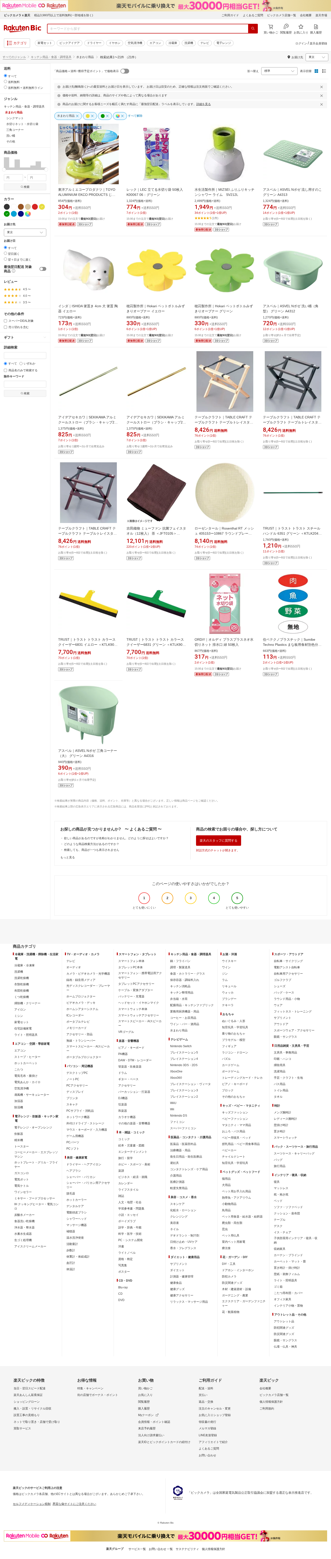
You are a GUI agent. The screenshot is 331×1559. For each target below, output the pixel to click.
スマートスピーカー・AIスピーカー (88, 1049)
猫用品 (226, 1178)
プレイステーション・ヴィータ (190, 1084)
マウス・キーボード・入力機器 (86, 1129)
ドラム (122, 1073)
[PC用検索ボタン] (253, 28)
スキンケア (177, 1204)
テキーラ (228, 1005)
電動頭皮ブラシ (76, 1212)
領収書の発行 (207, 1422)
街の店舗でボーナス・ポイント (97, 1395)
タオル (278, 1096)
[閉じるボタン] (322, 87)
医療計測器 (177, 1182)
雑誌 (121, 1196)
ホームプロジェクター (80, 996)
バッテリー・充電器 (131, 996)
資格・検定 (125, 1259)
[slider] (4, 169)
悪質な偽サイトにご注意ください (74, 1504)
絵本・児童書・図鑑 (131, 1145)
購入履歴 (144, 1408)
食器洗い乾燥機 (24, 1221)
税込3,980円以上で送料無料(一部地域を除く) (63, 15)
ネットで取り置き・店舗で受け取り (37, 1422)
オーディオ (73, 967)
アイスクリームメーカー (30, 1246)
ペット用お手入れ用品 (236, 1191)
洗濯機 (188, 43)
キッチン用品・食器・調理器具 (51, 57)
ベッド (278, 1200)
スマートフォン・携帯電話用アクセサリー (140, 975)
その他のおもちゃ (233, 1096)
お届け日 (10, 240)
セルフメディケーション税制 (32, 1504)
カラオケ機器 (127, 1117)
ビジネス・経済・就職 (132, 1177)
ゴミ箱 (278, 1286)
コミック (124, 1139)
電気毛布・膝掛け (26, 1076)
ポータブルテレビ (78, 1021)
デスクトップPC (77, 1073)
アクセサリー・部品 (79, 1034)
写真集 (122, 1265)
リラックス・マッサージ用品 (189, 1301)
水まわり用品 (179, 1030)
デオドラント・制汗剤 (184, 1235)
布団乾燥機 (21, 990)
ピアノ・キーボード (131, 1047)
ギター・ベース (128, 1079)
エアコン (155, 43)
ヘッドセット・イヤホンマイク (138, 1002)
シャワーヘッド (76, 1218)
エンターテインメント (132, 1151)
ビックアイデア (69, 43)
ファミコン (177, 1122)
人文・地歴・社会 (130, 1202)
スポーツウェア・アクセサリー (294, 1030)
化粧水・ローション (183, 1210)
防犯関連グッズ (284, 1327)
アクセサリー (127, 1085)
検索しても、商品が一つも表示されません (91, 850)
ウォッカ (228, 992)
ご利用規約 (267, 1408)
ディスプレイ (75, 1092)
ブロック (228, 1090)
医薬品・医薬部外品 (183, 1144)
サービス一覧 (137, 1549)
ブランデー (229, 999)
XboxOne (176, 1071)
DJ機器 (123, 1098)
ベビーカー (229, 1150)
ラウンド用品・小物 (287, 999)
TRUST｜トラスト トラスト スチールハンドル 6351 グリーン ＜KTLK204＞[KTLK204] (292, 533)
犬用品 (226, 1185)
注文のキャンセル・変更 (215, 1408)
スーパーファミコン (183, 1128)
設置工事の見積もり (27, 1415)
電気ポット (21, 1179)
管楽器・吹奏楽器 (130, 1066)
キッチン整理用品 (181, 992)
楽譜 (121, 1170)
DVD (121, 1300)
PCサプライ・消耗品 (80, 1110)
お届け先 (10, 224)
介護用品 (176, 1175)
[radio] (5, 75)
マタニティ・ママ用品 (236, 1125)
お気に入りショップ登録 (215, 1415)
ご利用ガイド (230, 15)
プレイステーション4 (184, 1059)
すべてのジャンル (14, 57)
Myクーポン (146, 1415)
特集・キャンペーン (90, 1388)
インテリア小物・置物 (288, 1305)
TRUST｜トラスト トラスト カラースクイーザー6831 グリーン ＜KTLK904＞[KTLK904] (155, 645)
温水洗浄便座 (75, 1237)
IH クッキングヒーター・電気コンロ (36, 1206)
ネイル (174, 1229)
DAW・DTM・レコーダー (135, 1060)
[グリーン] (7, 214)
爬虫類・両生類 (232, 1223)
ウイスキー (229, 961)
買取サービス (22, 1428)
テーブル (279, 1219)
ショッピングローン (27, 1401)
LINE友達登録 (208, 1435)
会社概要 (306, 15)
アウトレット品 (284, 1321)
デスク (278, 1226)
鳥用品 (226, 1210)
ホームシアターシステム (82, 1009)
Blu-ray (123, 1287)
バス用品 (279, 1084)
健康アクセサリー (181, 1295)
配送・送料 (206, 1388)
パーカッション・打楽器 (134, 1092)
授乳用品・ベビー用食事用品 (241, 1144)
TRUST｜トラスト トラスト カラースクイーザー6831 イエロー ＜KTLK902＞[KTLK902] (87, 645)
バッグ (278, 1159)
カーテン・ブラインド (288, 1255)
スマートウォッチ (285, 1137)
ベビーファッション (235, 1118)
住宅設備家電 (23, 1028)
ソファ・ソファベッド (288, 1207)
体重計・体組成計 (78, 1256)
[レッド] (35, 207)
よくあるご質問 (253, 15)
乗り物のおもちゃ (233, 1033)
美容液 (174, 1223)
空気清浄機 (135, 43)
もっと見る (67, 857)
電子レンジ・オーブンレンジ (33, 1127)
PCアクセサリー (77, 1085)
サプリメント (179, 1264)
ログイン (301, 43)
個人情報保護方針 (271, 1401)
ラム (225, 980)
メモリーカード (76, 1028)
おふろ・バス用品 (233, 1131)
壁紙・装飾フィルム (287, 1274)
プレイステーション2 (184, 1096)
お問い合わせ (207, 1455)
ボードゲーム (230, 1071)
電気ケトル (21, 1185)
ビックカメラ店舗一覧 (281, 15)
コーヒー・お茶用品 (183, 1018)
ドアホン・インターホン (238, 1270)
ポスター (124, 1271)
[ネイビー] (21, 214)
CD (120, 1293)
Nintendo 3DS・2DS (183, 1065)
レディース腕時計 (285, 1118)
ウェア (278, 1005)
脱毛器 (70, 1193)
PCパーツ (72, 1142)
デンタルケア (75, 1206)
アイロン (20, 1009)
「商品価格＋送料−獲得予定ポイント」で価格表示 (86, 71)
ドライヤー (94, 43)
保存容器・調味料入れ (184, 980)
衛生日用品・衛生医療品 (186, 1156)
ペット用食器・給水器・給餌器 (242, 1216)
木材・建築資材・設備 (236, 1289)
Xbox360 (176, 1077)
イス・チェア (282, 1232)
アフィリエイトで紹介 (213, 1442)
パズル (226, 1059)
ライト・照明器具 (26, 1035)
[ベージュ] (28, 207)
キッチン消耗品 (180, 986)
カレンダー (125, 1183)
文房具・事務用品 (285, 1052)
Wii (172, 1109)
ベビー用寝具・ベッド (236, 1137)
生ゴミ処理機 (23, 1240)
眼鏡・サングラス (285, 1036)
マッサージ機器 (76, 1225)
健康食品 (176, 1283)
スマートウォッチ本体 (132, 1009)
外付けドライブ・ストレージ (85, 1123)
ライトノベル (127, 1252)
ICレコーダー (75, 1015)
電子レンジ (223, 43)
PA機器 (123, 1054)
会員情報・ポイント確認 (154, 1422)
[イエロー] (42, 207)
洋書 (121, 1246)
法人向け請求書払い (151, 1435)
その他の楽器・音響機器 (134, 1123)
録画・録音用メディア (80, 980)
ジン (225, 973)
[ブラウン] (21, 207)
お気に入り (145, 1395)
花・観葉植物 (230, 1312)
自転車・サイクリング (288, 961)
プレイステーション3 (184, 1090)
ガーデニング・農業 (235, 1295)
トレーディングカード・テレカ (242, 1077)
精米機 (18, 1140)
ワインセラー (23, 1192)
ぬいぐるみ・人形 (233, 1021)
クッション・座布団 (287, 1213)
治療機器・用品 (180, 1150)
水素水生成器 (23, 1234)
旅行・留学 (125, 1158)
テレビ (204, 43)
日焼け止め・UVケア (183, 1242)
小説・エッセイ (128, 1215)
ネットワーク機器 (78, 1117)
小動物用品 (229, 1204)
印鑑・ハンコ (282, 1059)
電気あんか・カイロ (27, 1082)
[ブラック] (7, 207)
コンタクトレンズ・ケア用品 (189, 1169)
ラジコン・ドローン (235, 1052)
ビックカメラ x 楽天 (17, 15)
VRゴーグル (126, 1032)
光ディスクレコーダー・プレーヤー (88, 988)
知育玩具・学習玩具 (235, 1027)
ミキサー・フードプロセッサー (34, 1198)
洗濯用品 (279, 1071)
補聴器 (70, 1231)
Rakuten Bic (22, 29)
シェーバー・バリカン (80, 1177)
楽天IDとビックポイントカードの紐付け (164, 1442)
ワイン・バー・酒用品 (184, 1024)
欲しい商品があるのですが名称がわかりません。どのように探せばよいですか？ (116, 838)
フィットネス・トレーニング (293, 1011)
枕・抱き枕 (281, 1194)
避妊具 (174, 1163)
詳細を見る (203, 104)
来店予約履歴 (147, 1428)
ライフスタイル (128, 1189)
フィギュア (229, 1046)
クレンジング (179, 1216)
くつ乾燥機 (21, 997)
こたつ (18, 1069)
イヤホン (114, 43)
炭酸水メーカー (24, 1215)
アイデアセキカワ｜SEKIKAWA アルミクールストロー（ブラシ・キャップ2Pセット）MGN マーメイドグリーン (87, 422)
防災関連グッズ (232, 1283)
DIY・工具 (229, 1264)
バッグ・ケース (284, 992)
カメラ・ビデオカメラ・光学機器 (88, 973)
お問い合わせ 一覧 (161, 1549)
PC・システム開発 (130, 1240)
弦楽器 (122, 1104)
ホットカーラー (76, 1200)
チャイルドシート (233, 1156)
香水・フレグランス (183, 1248)
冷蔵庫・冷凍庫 (24, 965)
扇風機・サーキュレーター (31, 1094)
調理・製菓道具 (180, 967)
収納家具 (279, 1249)
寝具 (277, 1182)
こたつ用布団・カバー (288, 1293)
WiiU (173, 1103)
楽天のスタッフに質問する (218, 840)
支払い (203, 1395)
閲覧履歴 (144, 1401)
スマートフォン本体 (131, 961)
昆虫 (225, 1229)
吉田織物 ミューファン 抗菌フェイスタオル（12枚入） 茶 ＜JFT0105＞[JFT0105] (156, 533)
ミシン (18, 1016)
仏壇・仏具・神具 (285, 1346)
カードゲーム (230, 1065)
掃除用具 (279, 1065)
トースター (21, 1146)
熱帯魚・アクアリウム (236, 1197)
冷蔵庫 (172, 43)
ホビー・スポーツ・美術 (134, 1164)
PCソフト (72, 1148)
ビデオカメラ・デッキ (80, 1002)
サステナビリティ (187, 1549)
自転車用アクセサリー (288, 973)
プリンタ (72, 1098)
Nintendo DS (178, 1115)
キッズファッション (235, 1112)
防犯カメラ (229, 1276)
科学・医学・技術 (130, 1234)
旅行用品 (279, 1166)
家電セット (45, 43)
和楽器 (122, 1110)
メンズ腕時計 (282, 1112)
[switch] (42, 269)
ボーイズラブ (127, 1221)
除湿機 (18, 1107)
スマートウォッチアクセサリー (138, 1015)
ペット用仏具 (230, 1235)
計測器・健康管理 (181, 1276)
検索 (27, 187)
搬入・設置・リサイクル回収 (32, 1408)
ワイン (226, 967)
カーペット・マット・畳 (290, 1261)
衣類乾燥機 (21, 984)
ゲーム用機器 (75, 1136)
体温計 (70, 1269)
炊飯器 (18, 1134)
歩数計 (70, 1250)
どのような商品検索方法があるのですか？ (91, 844)
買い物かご (145, 1388)
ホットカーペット (26, 1063)
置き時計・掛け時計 (287, 1267)
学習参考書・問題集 (131, 1208)
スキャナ (72, 1104)
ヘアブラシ (73, 1170)
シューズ (279, 986)
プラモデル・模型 (233, 1040)
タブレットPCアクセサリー (136, 984)
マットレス (281, 1188)
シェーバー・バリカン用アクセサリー (88, 1185)
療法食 (226, 1248)
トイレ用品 (281, 1090)
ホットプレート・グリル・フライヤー (36, 1165)
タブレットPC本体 (130, 967)
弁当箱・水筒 (179, 999)
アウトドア (281, 1024)
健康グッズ (177, 1289)
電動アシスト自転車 (287, 967)
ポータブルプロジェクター (83, 1057)
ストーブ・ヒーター (27, 1057)
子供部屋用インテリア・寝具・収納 (295, 1240)
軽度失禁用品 (179, 1188)
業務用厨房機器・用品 (184, 1011)
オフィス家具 (282, 1299)
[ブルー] (14, 214)
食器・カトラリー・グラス (187, 973)
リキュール (229, 986)
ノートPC (72, 1079)
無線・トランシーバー (80, 1040)
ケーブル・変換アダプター (135, 990)
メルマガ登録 (207, 1428)
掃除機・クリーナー (27, 1003)
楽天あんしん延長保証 (28, 1395)
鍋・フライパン (180, 961)
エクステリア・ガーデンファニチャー (244, 1303)
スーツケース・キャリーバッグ (294, 1153)
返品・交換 (206, 1401)
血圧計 (70, 1263)
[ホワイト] (14, 207)
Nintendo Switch (181, 1046)
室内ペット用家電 (233, 1242)
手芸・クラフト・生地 (288, 1077)
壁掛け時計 (281, 1125)
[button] (6, 163)
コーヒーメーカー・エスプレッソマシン (36, 1154)
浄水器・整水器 (24, 1227)
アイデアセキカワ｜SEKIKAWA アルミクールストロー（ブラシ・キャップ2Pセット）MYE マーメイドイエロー (155, 422)
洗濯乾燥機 (21, 978)
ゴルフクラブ (282, 980)
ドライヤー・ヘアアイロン (83, 1164)
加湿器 (18, 1101)
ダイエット (177, 1270)
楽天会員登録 (318, 43)
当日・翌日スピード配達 (30, 1388)
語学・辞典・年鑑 (130, 1227)
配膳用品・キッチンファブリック (192, 1005)
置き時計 (279, 1131)
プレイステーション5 (184, 1052)
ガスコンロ (21, 1173)
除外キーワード (14, 376)
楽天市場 (321, 15)
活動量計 (72, 1244)
